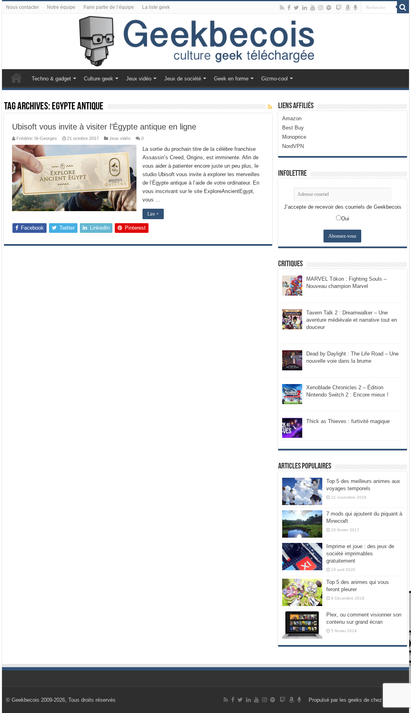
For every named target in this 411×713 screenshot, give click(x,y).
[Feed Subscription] (270, 107)
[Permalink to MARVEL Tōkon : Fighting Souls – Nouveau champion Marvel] (292, 285)
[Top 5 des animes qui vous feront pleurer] (302, 592)
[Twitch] (338, 7)
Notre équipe (61, 7)
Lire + (153, 214)
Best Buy (293, 128)
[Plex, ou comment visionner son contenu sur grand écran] (302, 625)
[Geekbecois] (205, 41)
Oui (345, 219)
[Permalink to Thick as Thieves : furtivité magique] (292, 427)
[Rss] (282, 7)
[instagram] (320, 7)
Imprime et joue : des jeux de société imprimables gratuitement (360, 553)
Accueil (16, 77)
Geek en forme (231, 79)
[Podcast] (355, 7)
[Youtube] (312, 7)
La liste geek (156, 7)
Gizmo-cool (274, 79)
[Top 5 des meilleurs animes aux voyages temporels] (302, 491)
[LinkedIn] (304, 7)
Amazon (291, 118)
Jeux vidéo (138, 79)
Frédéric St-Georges (36, 138)
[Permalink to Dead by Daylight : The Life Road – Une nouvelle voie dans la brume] (292, 360)
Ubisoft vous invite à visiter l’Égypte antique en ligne (104, 126)
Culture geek (98, 79)
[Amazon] (347, 7)
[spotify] (329, 7)
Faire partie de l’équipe (108, 7)
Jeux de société (182, 79)
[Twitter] (296, 7)
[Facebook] (289, 7)
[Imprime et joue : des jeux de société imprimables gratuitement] (302, 556)
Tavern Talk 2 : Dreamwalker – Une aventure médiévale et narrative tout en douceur (351, 320)
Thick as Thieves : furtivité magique (348, 421)
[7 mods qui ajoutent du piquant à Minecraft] (302, 524)
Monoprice (294, 137)
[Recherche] (403, 7)
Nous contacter (22, 7)
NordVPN (293, 146)
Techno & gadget (51, 79)
